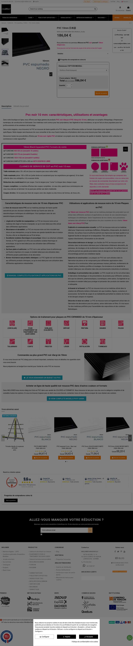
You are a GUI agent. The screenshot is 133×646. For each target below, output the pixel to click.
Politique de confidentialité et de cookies (85, 641)
